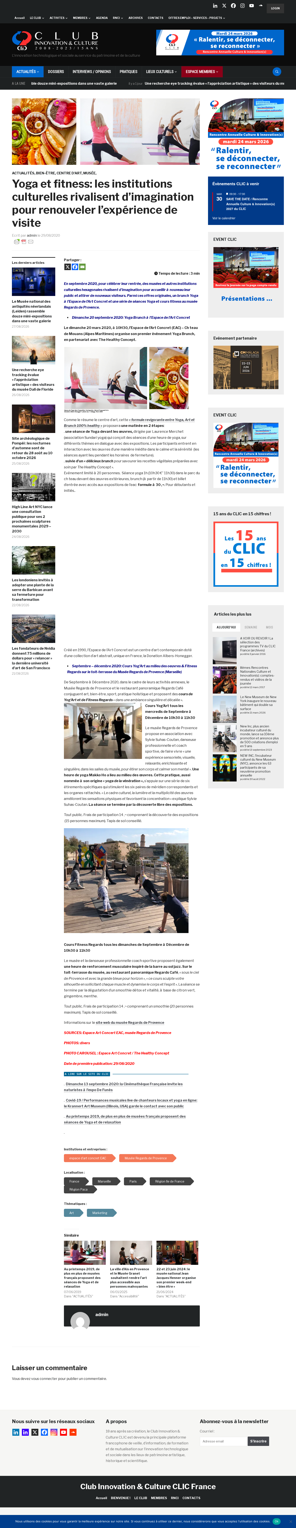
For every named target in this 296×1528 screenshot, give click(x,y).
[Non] (290, 1521)
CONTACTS (155, 18)
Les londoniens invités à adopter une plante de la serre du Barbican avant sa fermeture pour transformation (33, 590)
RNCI (116, 18)
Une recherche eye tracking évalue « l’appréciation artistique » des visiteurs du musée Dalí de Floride (189, 83)
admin (32, 235)
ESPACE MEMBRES (200, 71)
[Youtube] (251, 5)
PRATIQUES (128, 71)
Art (71, 1213)
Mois (269, 627)
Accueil (20, 18)
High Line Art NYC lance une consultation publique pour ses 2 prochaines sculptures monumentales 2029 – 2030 (32, 519)
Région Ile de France (169, 1181)
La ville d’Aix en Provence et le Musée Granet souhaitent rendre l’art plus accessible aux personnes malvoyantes (129, 1277)
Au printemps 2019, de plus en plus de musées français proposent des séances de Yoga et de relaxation (82, 1277)
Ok (277, 1521)
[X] (224, 5)
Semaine (251, 627)
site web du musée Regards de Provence (130, 1023)
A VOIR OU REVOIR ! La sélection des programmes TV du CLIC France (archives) (258, 644)
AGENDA (102, 18)
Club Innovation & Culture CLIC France (148, 1486)
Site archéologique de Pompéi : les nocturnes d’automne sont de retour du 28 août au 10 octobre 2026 (32, 448)
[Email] (82, 267)
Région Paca (78, 1189)
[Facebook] (233, 5)
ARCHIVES (135, 18)
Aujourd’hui (226, 627)
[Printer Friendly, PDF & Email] (24, 241)
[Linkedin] (25, 1432)
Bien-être (45, 173)
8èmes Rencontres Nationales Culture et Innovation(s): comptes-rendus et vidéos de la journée (257, 675)
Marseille (104, 1181)
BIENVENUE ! (120, 1498)
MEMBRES (80, 18)
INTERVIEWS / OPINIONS (92, 71)
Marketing (99, 1213)
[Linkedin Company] (215, 5)
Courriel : (207, 1431)
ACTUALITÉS (26, 71)
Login (275, 8)
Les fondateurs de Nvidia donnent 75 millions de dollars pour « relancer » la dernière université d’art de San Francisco (33, 658)
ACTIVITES (57, 18)
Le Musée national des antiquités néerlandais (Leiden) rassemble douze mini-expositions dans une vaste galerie (32, 311)
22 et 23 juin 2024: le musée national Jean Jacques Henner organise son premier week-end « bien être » (176, 1277)
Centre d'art (69, 173)
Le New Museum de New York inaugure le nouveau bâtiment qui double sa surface (258, 703)
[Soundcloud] (260, 5)
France (74, 1181)
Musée (89, 173)
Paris (133, 1181)
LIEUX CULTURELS (160, 71)
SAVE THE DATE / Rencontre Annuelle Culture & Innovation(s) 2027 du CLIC (250, 204)
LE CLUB (35, 18)
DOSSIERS (56, 71)
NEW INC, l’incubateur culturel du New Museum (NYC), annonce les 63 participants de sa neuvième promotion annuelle (258, 765)
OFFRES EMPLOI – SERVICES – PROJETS (195, 18)
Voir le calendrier (223, 218)
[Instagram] (242, 5)
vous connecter (44, 1379)
